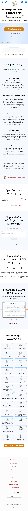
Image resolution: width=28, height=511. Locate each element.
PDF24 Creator (13, 323)
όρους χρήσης (14, 37)
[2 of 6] (11, 319)
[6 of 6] (18, 319)
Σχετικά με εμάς (14, 459)
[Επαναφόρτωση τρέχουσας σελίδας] (14, 3)
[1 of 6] (9, 319)
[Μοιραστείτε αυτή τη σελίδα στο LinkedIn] (21, 267)
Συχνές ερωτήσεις (14, 463)
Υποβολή (14, 239)
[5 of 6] (16, 319)
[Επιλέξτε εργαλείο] (26, 2)
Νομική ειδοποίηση (14, 478)
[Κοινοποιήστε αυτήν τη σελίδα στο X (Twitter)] (14, 267)
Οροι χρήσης (14, 481)
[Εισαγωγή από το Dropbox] (25, 42)
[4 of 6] (15, 319)
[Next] (27, 309)
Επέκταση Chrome (14, 474)
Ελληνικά (14, 496)
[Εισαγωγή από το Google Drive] (22, 42)
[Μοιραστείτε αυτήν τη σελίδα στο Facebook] (7, 267)
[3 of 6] (13, 319)
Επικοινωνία (14, 469)
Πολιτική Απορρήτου (14, 484)
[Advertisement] (14, 50)
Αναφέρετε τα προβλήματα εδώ (13, 244)
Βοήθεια (14, 466)
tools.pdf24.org (14, 500)
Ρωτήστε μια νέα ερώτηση (14, 205)
